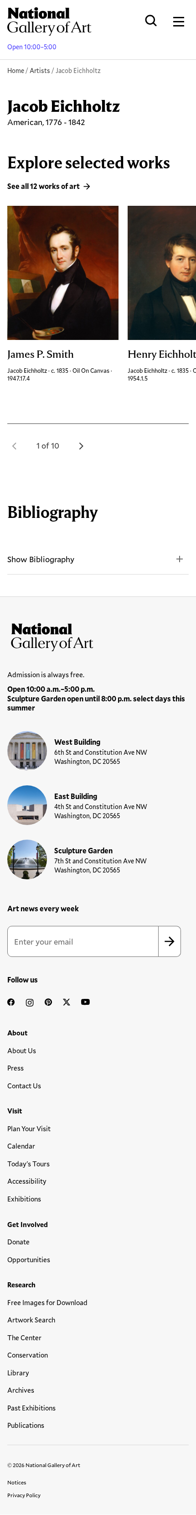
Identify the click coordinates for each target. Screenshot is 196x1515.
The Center (24, 1337)
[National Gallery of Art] (98, 635)
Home (15, 70)
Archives (20, 1390)
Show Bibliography (40, 559)
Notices (16, 1482)
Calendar (21, 1145)
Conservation (27, 1354)
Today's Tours (28, 1163)
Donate (18, 1241)
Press (15, 1067)
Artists (40, 70)
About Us (21, 1050)
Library (18, 1372)
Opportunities (28, 1259)
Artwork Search (31, 1319)
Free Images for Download (47, 1302)
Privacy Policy (24, 1495)
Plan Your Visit (29, 1128)
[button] (14, 446)
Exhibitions (24, 1198)
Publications (25, 1425)
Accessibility (26, 1181)
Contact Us (24, 1085)
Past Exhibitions (31, 1407)
